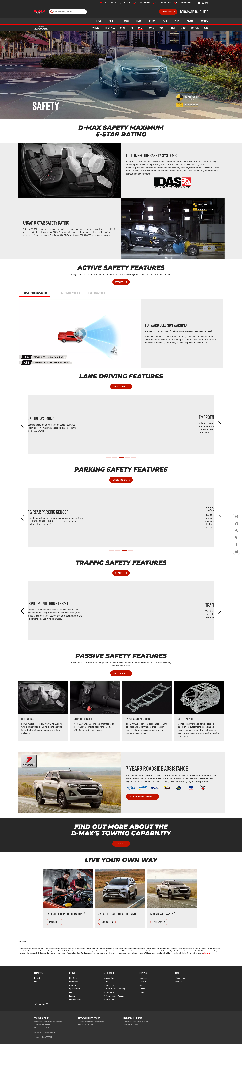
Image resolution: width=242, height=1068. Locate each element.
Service (152, 21)
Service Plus (109, 978)
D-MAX (98, 21)
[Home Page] (39, 12)
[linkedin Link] (202, 2)
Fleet (177, 21)
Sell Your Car (167, 11)
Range (161, 27)
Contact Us (143, 978)
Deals (138, 21)
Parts (165, 21)
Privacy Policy (180, 978)
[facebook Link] (195, 2)
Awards (142, 992)
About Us (143, 982)
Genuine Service (110, 1000)
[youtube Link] (198, 2)
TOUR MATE (195, 27)
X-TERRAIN (172, 27)
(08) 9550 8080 (89, 1025)
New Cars (73, 978)
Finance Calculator (76, 1000)
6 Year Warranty (110, 992)
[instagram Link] (206, 2)
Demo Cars (73, 982)
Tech (131, 27)
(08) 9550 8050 (133, 1025)
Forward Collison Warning (35, 293)
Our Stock (125, 21)
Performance (110, 27)
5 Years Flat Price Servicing (114, 989)
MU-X (111, 21)
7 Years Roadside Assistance (115, 996)
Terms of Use (179, 982)
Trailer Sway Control (97, 293)
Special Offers (74, 989)
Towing (151, 27)
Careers (142, 985)
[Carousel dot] (108, 457)
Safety (140, 27)
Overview (95, 27)
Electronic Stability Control (67, 293)
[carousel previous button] (23, 424)
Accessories (109, 985)
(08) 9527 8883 (44, 1025)
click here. (206, 953)
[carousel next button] (219, 424)
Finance (190, 21)
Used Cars (73, 985)
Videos (142, 989)
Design (122, 27)
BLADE (206, 27)
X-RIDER (183, 27)
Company (204, 21)
